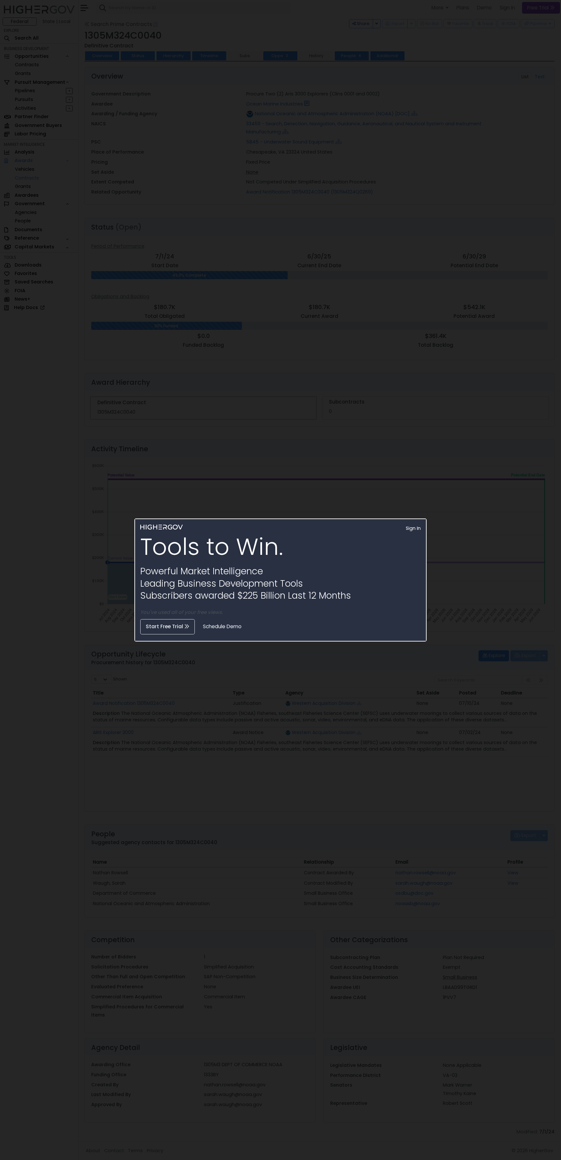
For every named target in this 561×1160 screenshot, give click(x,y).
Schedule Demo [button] (222, 626)
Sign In (413, 528)
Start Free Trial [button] (165, 626)
